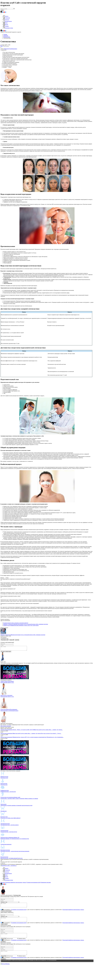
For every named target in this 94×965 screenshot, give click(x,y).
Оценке (11, 639)
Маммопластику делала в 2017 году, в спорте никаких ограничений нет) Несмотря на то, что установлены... (38, 737)
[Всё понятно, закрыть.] (47, 961)
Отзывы (7, 26)
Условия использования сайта (33, 882)
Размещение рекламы (46, 882)
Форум (6, 16)
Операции (7, 17)
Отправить (3, 941)
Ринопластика (6, 36)
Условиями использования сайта (18, 909)
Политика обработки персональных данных (15, 882)
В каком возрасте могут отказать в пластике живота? (15, 622)
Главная (5, 34)
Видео (6, 24)
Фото (6, 22)
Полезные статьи (9, 27)
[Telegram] (5, 12)
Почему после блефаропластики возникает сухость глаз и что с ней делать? (21, 625)
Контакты (3, 882)
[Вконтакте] (3, 12)
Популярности (4, 639)
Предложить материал (6, 726)
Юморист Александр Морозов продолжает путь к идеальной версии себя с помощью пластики (25, 624)
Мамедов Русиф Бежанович (10, 48)
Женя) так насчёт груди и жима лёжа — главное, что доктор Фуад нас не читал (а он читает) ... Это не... (37, 733)
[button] (47, 579)
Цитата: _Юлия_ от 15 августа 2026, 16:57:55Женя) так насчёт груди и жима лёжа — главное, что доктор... (38, 729)
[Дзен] (1, 12)
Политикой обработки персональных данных (73, 909)
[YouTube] (4, 12)
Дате (16, 639)
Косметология (8, 21)
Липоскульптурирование (7, 729)
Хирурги (7, 19)
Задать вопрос (4, 924)
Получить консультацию (6, 910)
